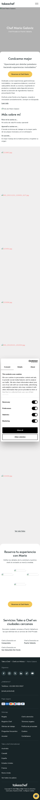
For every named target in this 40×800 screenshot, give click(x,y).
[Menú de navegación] (36, 3)
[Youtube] (32, 673)
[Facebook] (4, 673)
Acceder (5, 736)
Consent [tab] (7, 367)
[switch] (35, 408)
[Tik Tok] (27, 673)
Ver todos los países (9, 778)
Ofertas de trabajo (8, 726)
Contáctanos (26, 736)
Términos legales (28, 721)
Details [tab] (20, 367)
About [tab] (33, 367)
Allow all (20, 430)
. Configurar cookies (28, 791)
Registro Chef (7, 721)
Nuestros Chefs (17, 791)
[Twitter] (15, 673)
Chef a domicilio (27, 717)
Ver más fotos (20, 531)
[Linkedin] (21, 673)
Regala (4, 717)
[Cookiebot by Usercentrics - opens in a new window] (29, 361)
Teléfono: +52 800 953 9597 (12, 686)
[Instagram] (9, 673)
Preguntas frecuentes (9, 731)
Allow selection (20, 437)
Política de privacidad (29, 726)
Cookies (24, 731)
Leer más (5, 103)
